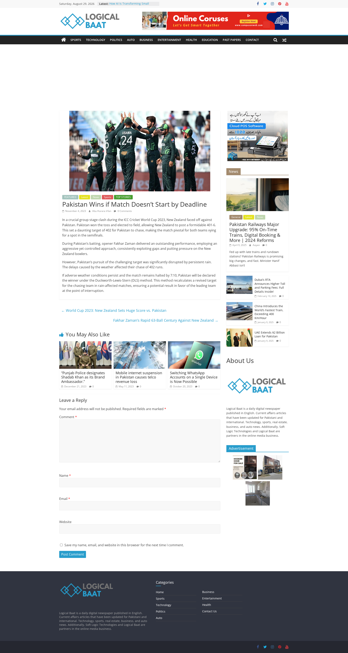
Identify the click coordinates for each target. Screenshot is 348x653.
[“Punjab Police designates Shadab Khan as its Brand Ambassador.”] (85, 343)
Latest (84, 197)
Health (191, 40)
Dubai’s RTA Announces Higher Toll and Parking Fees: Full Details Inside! (270, 285)
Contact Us (209, 611)
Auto (131, 40)
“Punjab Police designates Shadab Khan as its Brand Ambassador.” (83, 377)
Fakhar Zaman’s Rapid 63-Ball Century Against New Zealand (165, 320)
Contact (252, 40)
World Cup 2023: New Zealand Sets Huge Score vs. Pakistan (113, 310)
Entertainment (169, 40)
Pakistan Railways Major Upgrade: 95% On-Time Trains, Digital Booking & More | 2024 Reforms (254, 232)
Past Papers (232, 40)
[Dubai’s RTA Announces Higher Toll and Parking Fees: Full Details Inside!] (239, 278)
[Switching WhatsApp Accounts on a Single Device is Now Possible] (194, 343)
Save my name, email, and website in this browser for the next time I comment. (124, 545)
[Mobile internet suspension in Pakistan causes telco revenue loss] (140, 343)
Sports (75, 40)
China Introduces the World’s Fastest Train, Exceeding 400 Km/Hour (269, 312)
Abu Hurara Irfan (102, 211)
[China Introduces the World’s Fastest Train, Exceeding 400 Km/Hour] (239, 304)
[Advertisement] (174, 80)
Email (64, 498)
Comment (68, 417)
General (235, 217)
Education (210, 40)
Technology (95, 40)
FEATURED (70, 197)
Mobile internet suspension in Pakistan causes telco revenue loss (139, 377)
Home (160, 592)
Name (65, 475)
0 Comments (124, 211)
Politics (116, 40)
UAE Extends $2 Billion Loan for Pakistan (270, 334)
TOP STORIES (123, 197)
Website (65, 522)
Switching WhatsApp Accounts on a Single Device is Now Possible (194, 377)
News (96, 197)
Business (146, 40)
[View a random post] (284, 40)
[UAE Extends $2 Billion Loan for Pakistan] (239, 331)
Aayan (256, 245)
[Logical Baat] (63, 40)
